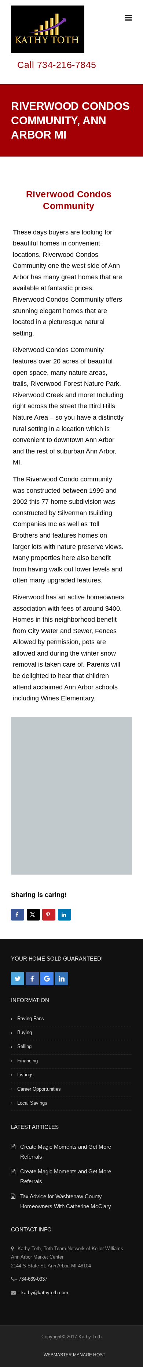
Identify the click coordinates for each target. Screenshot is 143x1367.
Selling (24, 1046)
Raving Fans (30, 1018)
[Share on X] (33, 915)
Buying (24, 1032)
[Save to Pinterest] (48, 915)
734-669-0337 (33, 1279)
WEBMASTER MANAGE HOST (74, 1355)
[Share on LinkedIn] (64, 915)
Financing (27, 1060)
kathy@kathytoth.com (44, 1292)
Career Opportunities (39, 1089)
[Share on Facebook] (17, 915)
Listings (25, 1074)
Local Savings (32, 1103)
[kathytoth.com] (47, 31)
